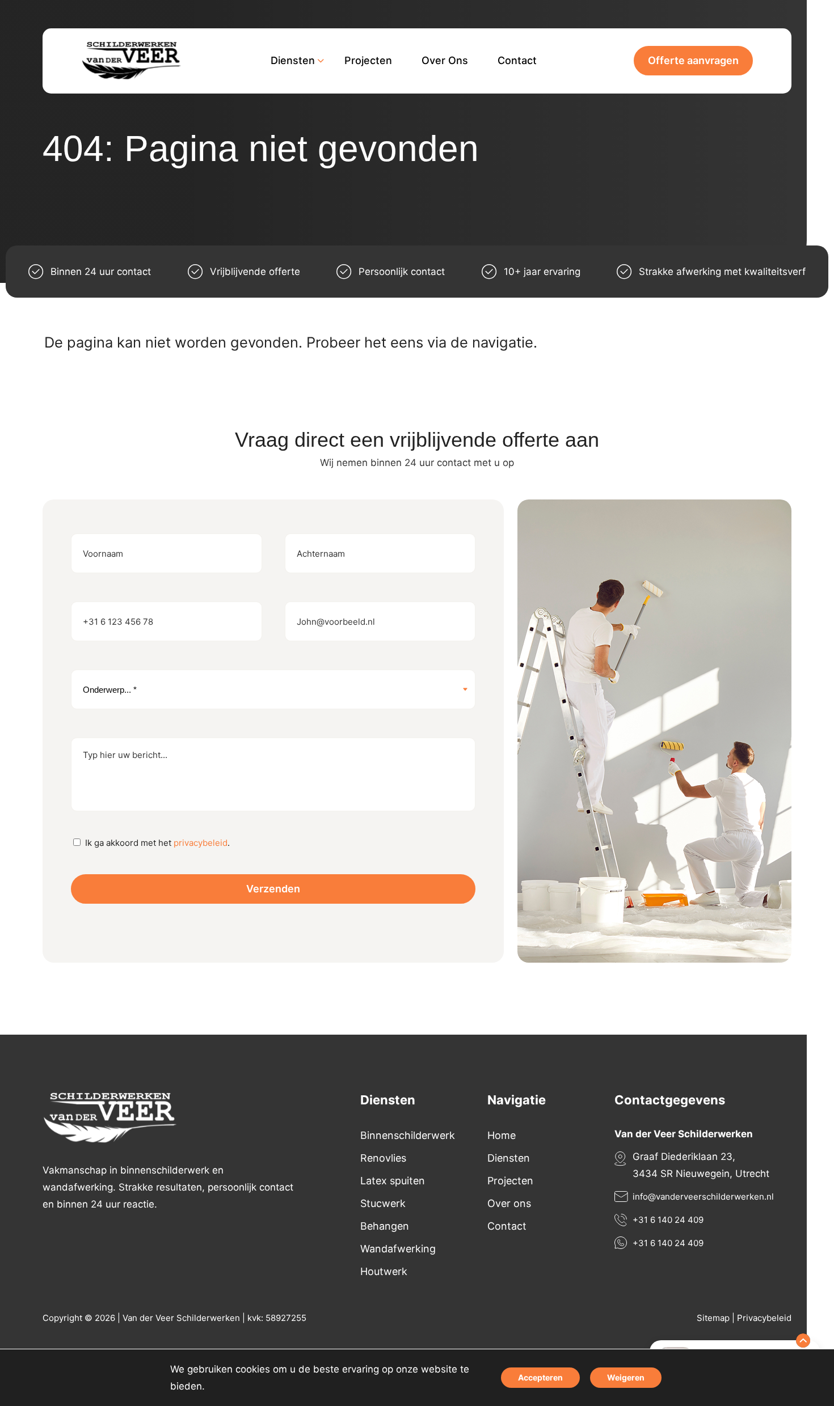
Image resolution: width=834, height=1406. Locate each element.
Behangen (384, 1226)
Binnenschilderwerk (407, 1135)
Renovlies (383, 1158)
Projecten (510, 1181)
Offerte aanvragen (693, 60)
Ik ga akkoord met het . (157, 842)
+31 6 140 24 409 (668, 1219)
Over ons (509, 1203)
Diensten (508, 1158)
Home (501, 1135)
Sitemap (713, 1317)
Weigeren (626, 1377)
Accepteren (540, 1377)
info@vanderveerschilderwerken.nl (703, 1196)
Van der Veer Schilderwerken (181, 1317)
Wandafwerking (398, 1249)
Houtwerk (383, 1271)
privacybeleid (201, 842)
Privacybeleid (764, 1317)
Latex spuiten (392, 1181)
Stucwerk (383, 1203)
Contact (506, 1226)
